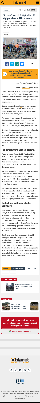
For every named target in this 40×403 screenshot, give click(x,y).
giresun (5, 272)
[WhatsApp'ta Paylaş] (17, 64)
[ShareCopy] (27, 64)
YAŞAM (6, 10)
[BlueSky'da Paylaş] (22, 64)
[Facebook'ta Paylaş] (7, 64)
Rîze (13, 272)
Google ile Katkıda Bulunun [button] (22, 331)
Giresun (4, 91)
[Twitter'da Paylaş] (12, 64)
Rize (16, 91)
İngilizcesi (26, 87)
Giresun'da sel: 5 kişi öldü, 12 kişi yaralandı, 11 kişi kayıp (19, 16)
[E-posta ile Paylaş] (32, 64)
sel (21, 106)
